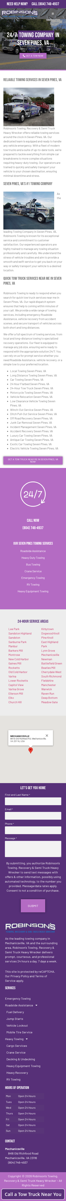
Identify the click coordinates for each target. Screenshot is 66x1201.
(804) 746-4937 (48, 4)
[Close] (47, 736)
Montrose (14, 654)
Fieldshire (47, 680)
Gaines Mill (14, 663)
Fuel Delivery (15, 1012)
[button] (30, 750)
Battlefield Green (51, 663)
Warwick (46, 689)
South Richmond (51, 676)
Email (9, 809)
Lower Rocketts (18, 680)
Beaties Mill (48, 667)
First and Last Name (17, 794)
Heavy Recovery (17, 1072)
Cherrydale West (51, 672)
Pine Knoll (47, 637)
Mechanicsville (50, 654)
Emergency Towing (33, 577)
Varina (12, 676)
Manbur (13, 646)
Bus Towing (33, 564)
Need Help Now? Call (22, 4)
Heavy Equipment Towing (33, 591)
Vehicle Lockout (17, 1025)
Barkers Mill (15, 650)
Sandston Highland (19, 633)
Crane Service (33, 571)
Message (11, 838)
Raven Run (47, 693)
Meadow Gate (49, 702)
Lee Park (13, 629)
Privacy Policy (19, 976)
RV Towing (33, 584)
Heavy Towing (14, 1039)
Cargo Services (16, 1045)
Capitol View (16, 685)
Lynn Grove (48, 650)
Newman (46, 659)
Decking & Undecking (20, 1059)
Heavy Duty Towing (33, 557)
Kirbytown (47, 629)
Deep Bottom (49, 697)
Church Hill (15, 702)
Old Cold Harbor (17, 672)
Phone (9, 823)
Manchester (48, 685)
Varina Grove (16, 689)
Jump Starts (14, 1019)
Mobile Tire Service (19, 1032)
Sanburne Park (17, 642)
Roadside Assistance (33, 551)
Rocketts (14, 667)
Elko (11, 697)
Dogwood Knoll (50, 633)
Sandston (14, 637)
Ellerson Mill (15, 693)
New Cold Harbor (18, 659)
